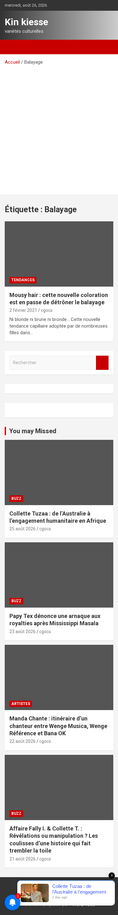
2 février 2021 (23, 310)
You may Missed (32, 431)
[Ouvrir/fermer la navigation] (12, 47)
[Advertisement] (59, 128)
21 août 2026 (22, 858)
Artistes (20, 704)
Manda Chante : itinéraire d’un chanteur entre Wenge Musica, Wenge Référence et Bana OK (58, 726)
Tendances (23, 280)
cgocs (47, 310)
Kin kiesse (26, 21)
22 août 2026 (22, 741)
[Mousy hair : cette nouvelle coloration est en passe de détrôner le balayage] (59, 254)
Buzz (16, 498)
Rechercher (102, 363)
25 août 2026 (22, 528)
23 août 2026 (22, 631)
